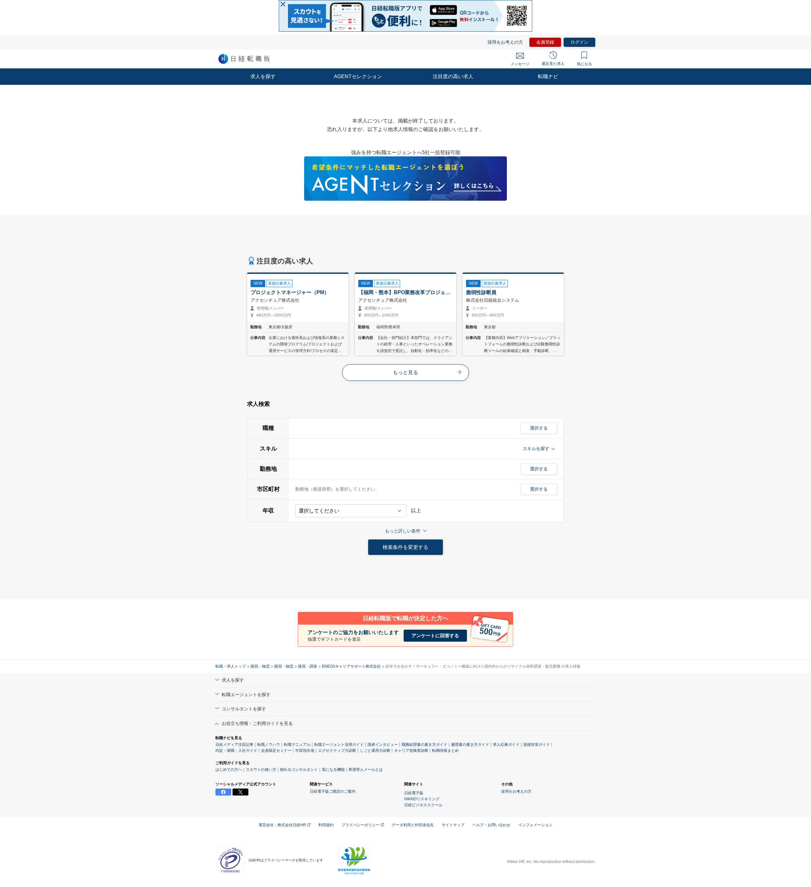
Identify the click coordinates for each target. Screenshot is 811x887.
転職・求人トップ (230, 666)
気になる (584, 64)
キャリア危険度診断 (411, 750)
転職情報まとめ (445, 750)
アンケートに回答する (435, 635)
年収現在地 (304, 750)
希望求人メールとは (365, 769)
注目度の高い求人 (453, 76)
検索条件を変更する (405, 547)
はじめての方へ (228, 769)
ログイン (579, 42)
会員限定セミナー (276, 750)
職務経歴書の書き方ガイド (424, 744)
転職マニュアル (297, 744)
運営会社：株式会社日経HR (283, 825)
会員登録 (545, 42)
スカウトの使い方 (261, 769)
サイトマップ (453, 825)
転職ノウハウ (268, 744)
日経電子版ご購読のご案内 (332, 791)
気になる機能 (333, 769)
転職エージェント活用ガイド (339, 744)
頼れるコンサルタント (299, 769)
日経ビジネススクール (423, 805)
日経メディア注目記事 (234, 744)
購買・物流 (260, 666)
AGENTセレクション (358, 76)
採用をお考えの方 (505, 42)
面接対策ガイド (536, 744)
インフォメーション (535, 825)
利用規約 (326, 825)
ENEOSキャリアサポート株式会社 (351, 666)
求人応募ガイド (506, 744)
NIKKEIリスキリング (421, 799)
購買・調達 (307, 666)
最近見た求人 (553, 63)
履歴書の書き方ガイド (470, 744)
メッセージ (519, 64)
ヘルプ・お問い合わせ (491, 825)
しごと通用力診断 (375, 750)
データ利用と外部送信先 (413, 825)
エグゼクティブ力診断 (337, 750)
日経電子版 (413, 793)
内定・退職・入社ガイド (236, 750)
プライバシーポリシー (361, 825)
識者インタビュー (382, 744)
